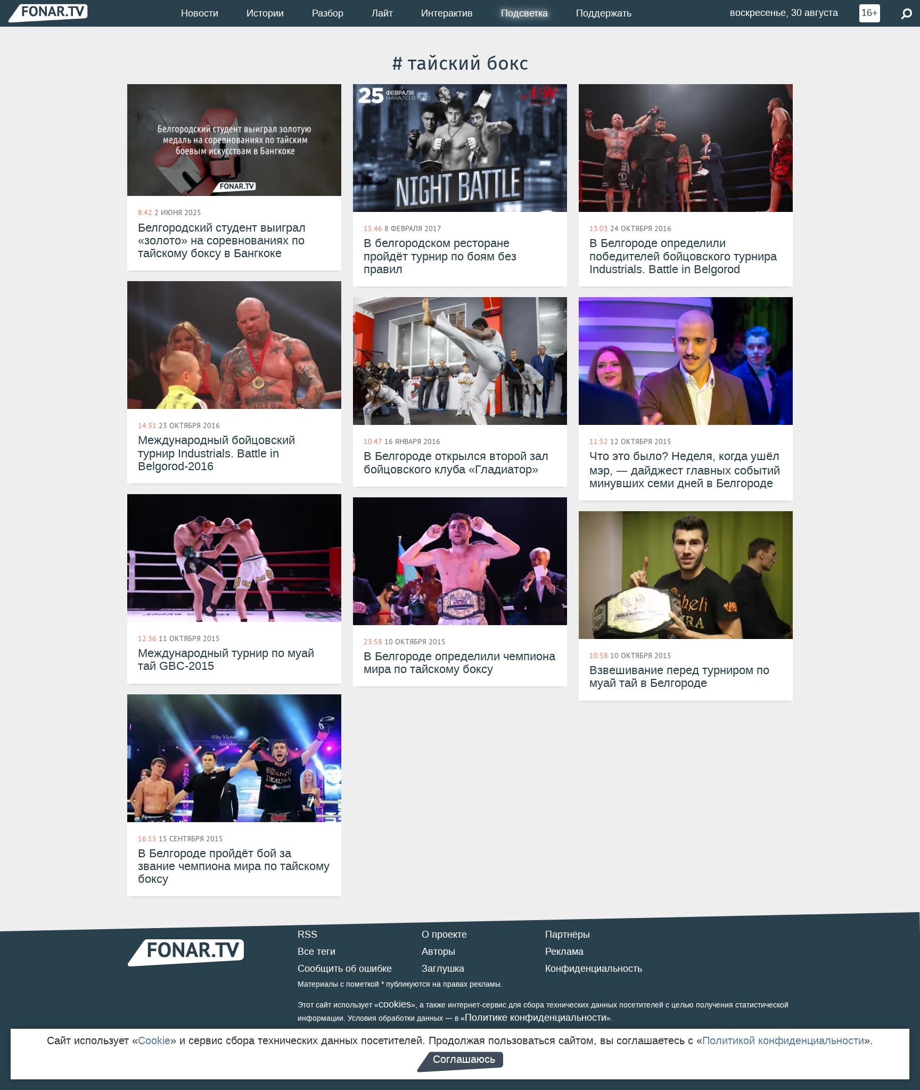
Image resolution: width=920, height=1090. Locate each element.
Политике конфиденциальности (535, 1017)
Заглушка (443, 968)
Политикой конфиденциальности (783, 1040)
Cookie (154, 1040)
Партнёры (567, 934)
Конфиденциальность (593, 968)
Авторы (438, 951)
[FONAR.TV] (48, 13)
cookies (395, 1004)
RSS (307, 934)
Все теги (316, 951)
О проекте (444, 934)
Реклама (564, 951)
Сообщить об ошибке (345, 968)
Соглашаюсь (464, 1059)
